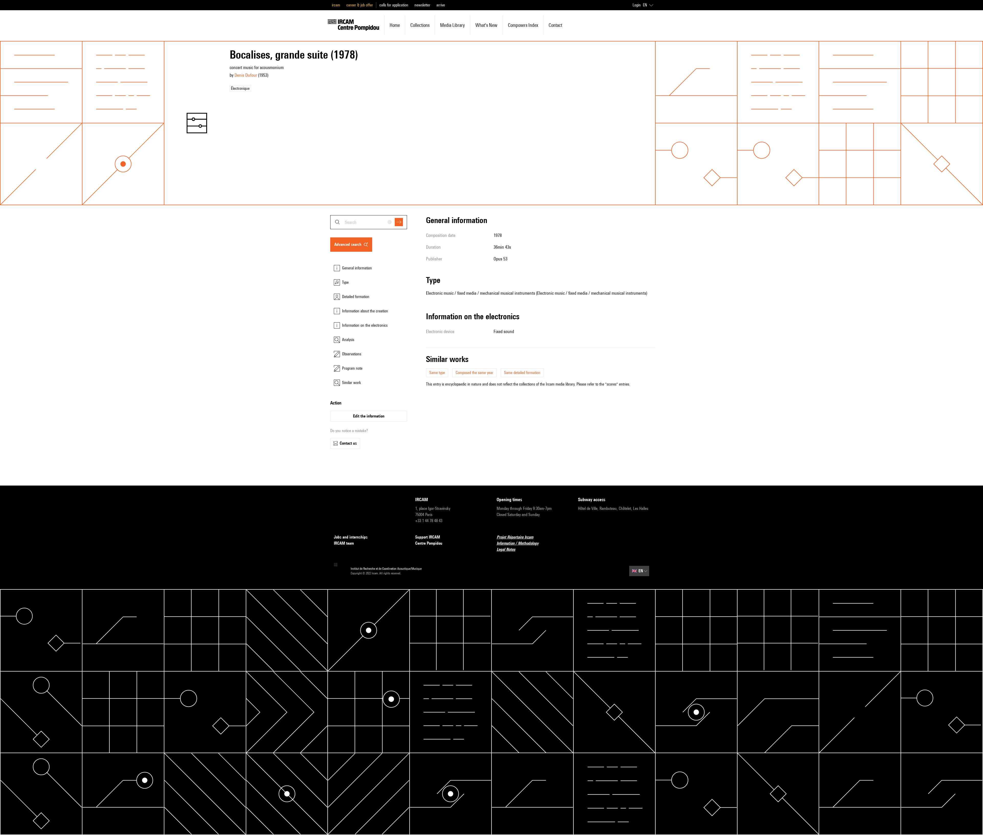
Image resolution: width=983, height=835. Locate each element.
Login (637, 5)
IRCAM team (344, 543)
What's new (486, 25)
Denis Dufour (245, 75)
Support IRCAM (427, 537)
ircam (336, 5)
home (395, 25)
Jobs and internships (351, 537)
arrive (440, 5)
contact (555, 25)
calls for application (393, 5)
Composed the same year (474, 372)
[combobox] (368, 222)
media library (452, 25)
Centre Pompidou (428, 543)
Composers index (523, 25)
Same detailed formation (522, 372)
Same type (437, 372)
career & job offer (359, 5)
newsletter (422, 5)
